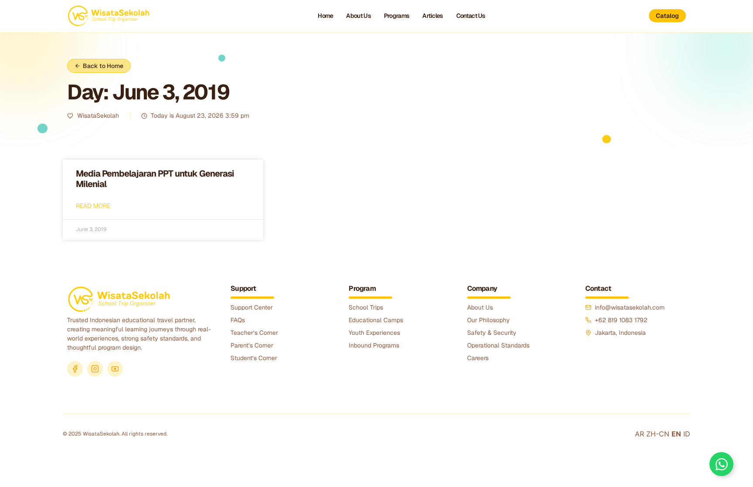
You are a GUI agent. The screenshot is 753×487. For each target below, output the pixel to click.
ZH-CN (657, 433)
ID (686, 433)
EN (676, 433)
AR (639, 433)
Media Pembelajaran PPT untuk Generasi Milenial (155, 179)
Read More (93, 206)
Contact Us (470, 16)
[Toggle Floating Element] (721, 464)
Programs (396, 16)
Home (325, 16)
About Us (358, 16)
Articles (432, 16)
